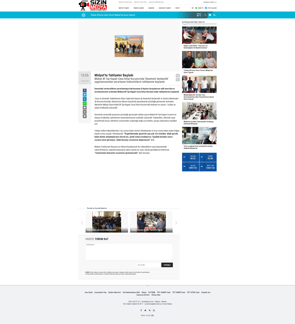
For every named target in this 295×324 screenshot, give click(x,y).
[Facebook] (85, 90)
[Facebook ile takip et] (141, 310)
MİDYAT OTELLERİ (140, 2)
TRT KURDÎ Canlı (178, 292)
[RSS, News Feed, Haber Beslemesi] (150, 310)
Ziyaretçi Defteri (143, 295)
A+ (178, 75)
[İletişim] (210, 15)
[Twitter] (85, 95)
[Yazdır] (85, 112)
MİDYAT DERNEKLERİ (156, 2)
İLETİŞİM (151, 292)
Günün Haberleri (114, 292)
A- (178, 79)
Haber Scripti (145, 315)
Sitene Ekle (155, 295)
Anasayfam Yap (100, 292)
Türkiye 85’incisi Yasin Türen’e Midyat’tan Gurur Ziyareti (112, 15)
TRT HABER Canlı (163, 292)
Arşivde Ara (205, 292)
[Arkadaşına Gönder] (85, 107)
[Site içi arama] (214, 15)
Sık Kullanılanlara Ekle (131, 292)
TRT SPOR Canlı (193, 292)
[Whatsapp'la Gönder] (85, 103)
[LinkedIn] (85, 99)
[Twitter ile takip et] (145, 310)
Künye (144, 292)
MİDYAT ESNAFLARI (125, 2)
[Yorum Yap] (85, 116)
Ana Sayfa (89, 292)
